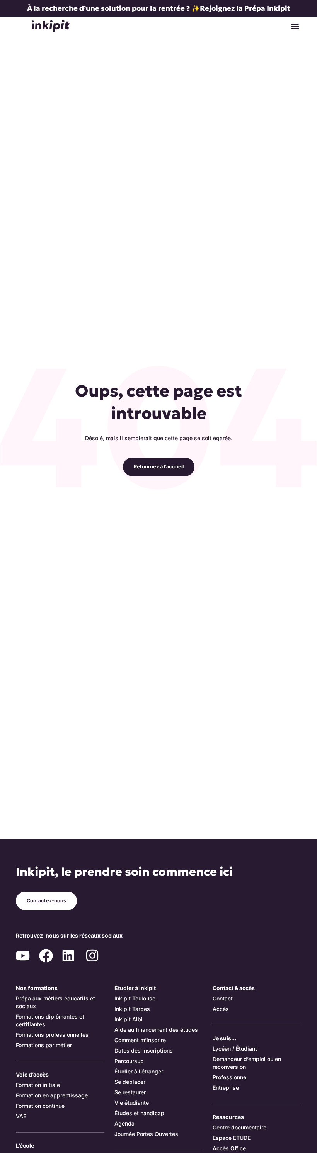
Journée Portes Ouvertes (146, 1134)
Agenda (124, 1123)
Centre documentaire (239, 1127)
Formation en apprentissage (52, 1095)
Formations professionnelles (52, 1034)
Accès (221, 1008)
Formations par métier (44, 1045)
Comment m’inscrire (140, 1040)
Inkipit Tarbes (132, 1008)
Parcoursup (129, 1061)
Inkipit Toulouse (134, 998)
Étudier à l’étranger (138, 1071)
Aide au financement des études (156, 1029)
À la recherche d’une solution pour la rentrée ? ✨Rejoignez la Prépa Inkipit (158, 8)
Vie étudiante (131, 1102)
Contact (223, 998)
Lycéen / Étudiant (235, 1048)
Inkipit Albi (128, 1019)
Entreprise (226, 1087)
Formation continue (40, 1105)
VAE (21, 1116)
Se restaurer (130, 1092)
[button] (294, 25)
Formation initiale (38, 1085)
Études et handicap (139, 1113)
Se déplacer (129, 1081)
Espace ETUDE (232, 1137)
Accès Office (229, 1148)
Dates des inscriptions (143, 1050)
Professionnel (230, 1077)
